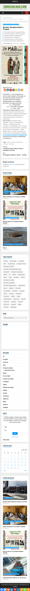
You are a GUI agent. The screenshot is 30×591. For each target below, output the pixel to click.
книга (5, 293)
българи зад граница (7, 24)
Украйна (16, 277)
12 (25, 459)
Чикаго (23, 277)
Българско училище (16, 272)
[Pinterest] (10, 90)
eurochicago (13, 261)
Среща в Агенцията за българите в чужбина (15, 185)
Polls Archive (6, 440)
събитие (6, 307)
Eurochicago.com (15, 6)
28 (8, 468)
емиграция (21, 285)
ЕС (9, 274)
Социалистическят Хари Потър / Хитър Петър (15, 566)
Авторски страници (8, 191)
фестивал (11, 144)
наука (18, 296)
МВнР (14, 274)
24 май (8, 142)
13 (4, 462)
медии (13, 296)
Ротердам (5, 144)
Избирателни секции (8, 387)
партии (23, 299)
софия (19, 304)
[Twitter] (19, 90)
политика (6, 193)
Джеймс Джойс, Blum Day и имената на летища (15, 490)
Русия (5, 277)
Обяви (4, 401)
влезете (11, 164)
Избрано (16, 217)
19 (25, 462)
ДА (6, 427)
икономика (7, 291)
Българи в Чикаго (9, 266)
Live (27, 12)
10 (18, 459)
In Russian (5, 362)
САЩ (10, 277)
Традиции (5, 407)
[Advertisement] (14, 338)
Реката (15, 236)
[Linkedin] (7, 90)
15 (11, 462)
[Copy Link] (16, 90)
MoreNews (23, 585)
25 (22, 465)
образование (7, 299)
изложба (17, 288)
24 (18, 465)
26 (25, 465)
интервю (14, 291)
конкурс (11, 293)
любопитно (5, 399)
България (6, 272)
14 (8, 462)
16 (15, 462)
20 (4, 465)
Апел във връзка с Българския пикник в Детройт (15, 210)
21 (8, 465)
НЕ (5, 430)
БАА (5, 264)
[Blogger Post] (13, 90)
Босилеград (11, 264)
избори (11, 288)
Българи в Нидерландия (16, 142)
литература (6, 396)
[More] (22, 90)
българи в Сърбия (9, 280)
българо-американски (10, 285)
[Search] (22, 12)
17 (18, 462)
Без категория (6, 376)
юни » (25, 470)
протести (6, 304)
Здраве (5, 384)
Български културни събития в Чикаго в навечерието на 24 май (13, 148)
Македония (21, 274)
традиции (13, 307)
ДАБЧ (5, 274)
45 (3, 356)
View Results (15, 437)
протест (20, 301)
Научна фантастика (9, 370)
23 (15, 465)
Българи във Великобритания (12, 269)
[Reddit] (5, 90)
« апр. (4, 470)
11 (22, 459)
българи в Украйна (9, 283)
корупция (18, 293)
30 (15, 468)
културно (6, 296)
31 (18, 468)
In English (21, 261)
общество (16, 299)
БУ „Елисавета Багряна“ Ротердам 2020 (15, 135)
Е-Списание (16, 24)
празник (13, 301)
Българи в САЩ (21, 264)
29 (11, 468)
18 (22, 462)
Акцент (5, 373)
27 (4, 468)
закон (5, 288)
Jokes (4, 365)
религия (13, 304)
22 (11, 465)
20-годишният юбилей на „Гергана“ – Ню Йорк (15, 154)
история (22, 291)
